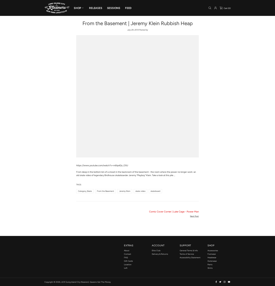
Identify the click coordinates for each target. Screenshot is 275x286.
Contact (127, 254)
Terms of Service (187, 254)
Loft (125, 268)
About (126, 250)
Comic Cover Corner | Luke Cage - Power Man (174, 211)
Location (127, 264)
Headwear (212, 257)
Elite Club (156, 250)
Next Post (194, 216)
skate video (140, 191)
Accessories (213, 250)
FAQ (126, 257)
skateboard (155, 191)
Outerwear (212, 261)
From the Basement (105, 191)
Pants (210, 264)
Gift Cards (128, 261)
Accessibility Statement (190, 257)
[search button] (210, 8)
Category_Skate (85, 191)
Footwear (212, 254)
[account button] (215, 8)
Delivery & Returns (160, 254)
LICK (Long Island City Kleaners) (57, 8)
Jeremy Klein (124, 191)
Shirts (210, 268)
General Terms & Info (189, 250)
